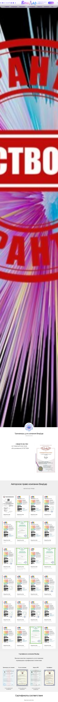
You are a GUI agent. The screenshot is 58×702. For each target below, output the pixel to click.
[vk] (7, 3)
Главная (7, 6)
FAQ (52, 6)
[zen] (11, 3)
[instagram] (13, 3)
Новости (39, 6)
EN (57, 2)
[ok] (15, 3)
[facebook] (5, 3)
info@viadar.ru (40, 3)
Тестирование (31, 6)
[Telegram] (0, 3)
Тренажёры (22, 6)
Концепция (14, 6)
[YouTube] (3, 3)
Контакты (46, 6)
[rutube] (9, 3)
